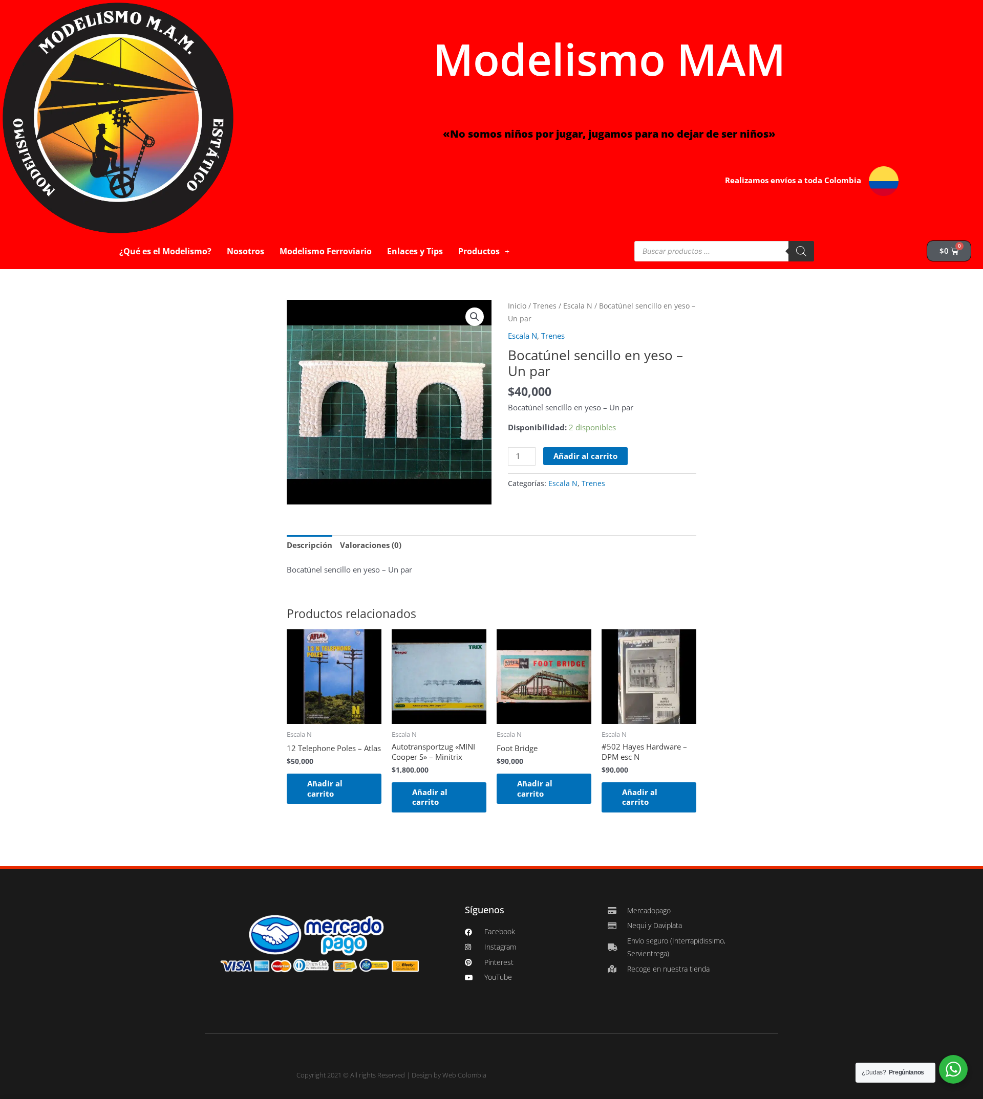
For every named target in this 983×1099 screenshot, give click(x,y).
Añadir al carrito (585, 456)
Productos (479, 251)
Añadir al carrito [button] (325, 788)
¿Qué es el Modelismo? (165, 251)
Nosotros (245, 251)
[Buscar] (801, 251)
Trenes (545, 306)
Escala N (577, 306)
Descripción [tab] (309, 545)
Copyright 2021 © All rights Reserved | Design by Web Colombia (391, 1075)
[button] (474, 316)
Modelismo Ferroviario (326, 251)
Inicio (517, 306)
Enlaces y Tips (415, 251)
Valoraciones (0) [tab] (370, 545)
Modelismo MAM (609, 59)
